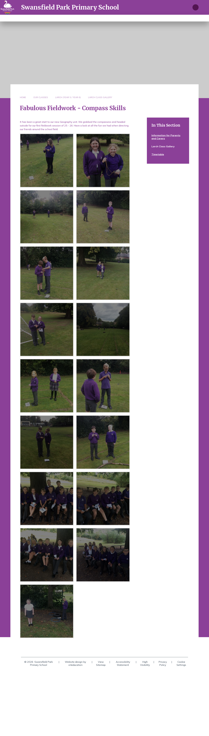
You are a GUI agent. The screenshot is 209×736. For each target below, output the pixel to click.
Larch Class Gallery (100, 97)
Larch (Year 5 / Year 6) (68, 97)
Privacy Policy (163, 663)
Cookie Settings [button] (181, 663)
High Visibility (145, 663)
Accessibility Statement (123, 663)
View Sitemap (101, 663)
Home (23, 97)
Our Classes (40, 97)
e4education (75, 664)
